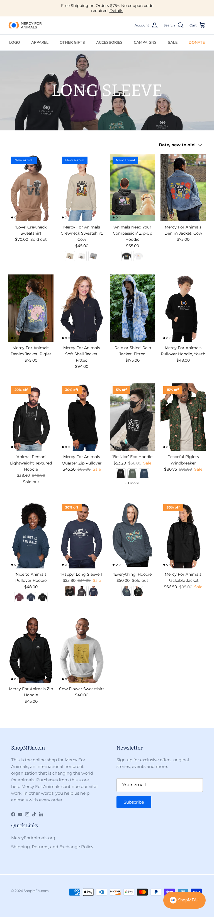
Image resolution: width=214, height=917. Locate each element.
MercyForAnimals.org (33, 837)
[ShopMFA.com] (25, 25)
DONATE (197, 42)
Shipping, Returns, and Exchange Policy (52, 846)
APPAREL (39, 42)
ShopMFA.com (36, 891)
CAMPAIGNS (145, 42)
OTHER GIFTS (72, 42)
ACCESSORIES (109, 42)
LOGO (14, 42)
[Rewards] (184, 900)
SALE (172, 42)
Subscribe (134, 802)
